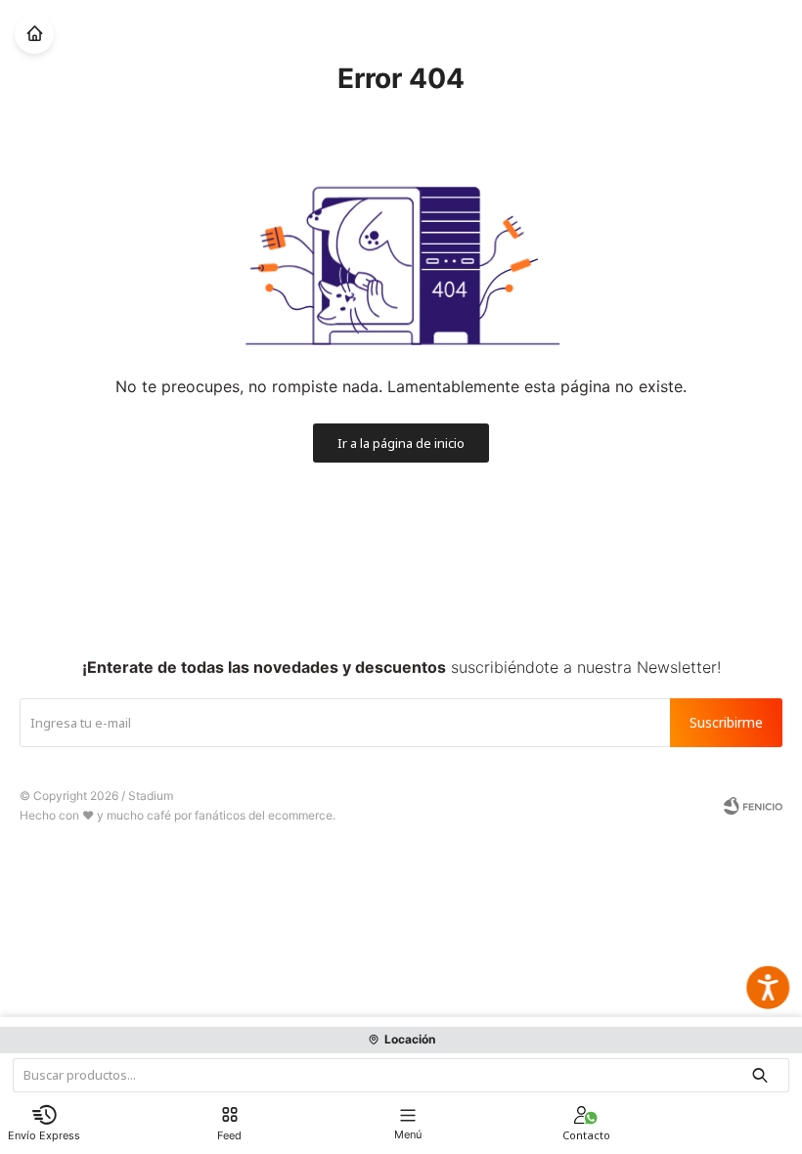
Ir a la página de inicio (401, 443)
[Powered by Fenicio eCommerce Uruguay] (753, 806)
